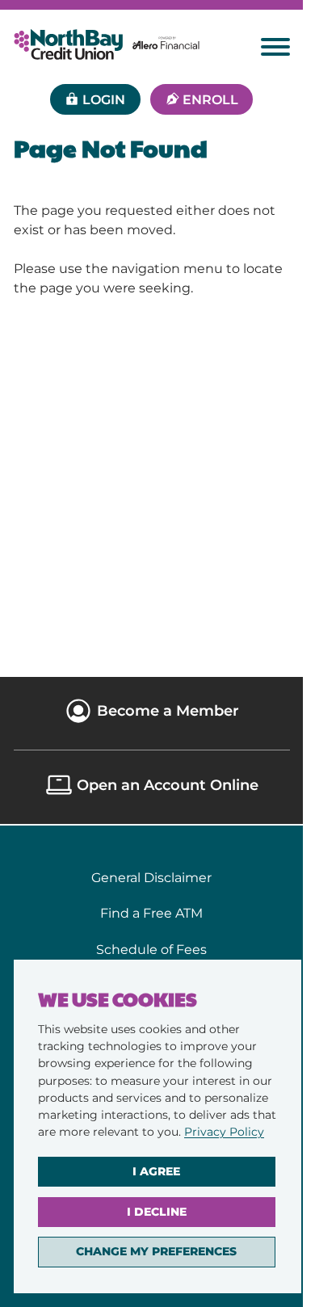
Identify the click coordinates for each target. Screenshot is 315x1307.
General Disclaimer (151, 877)
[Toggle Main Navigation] (275, 47)
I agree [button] (156, 1171)
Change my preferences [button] (156, 1251)
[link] (224, 1131)
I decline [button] (157, 1211)
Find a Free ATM (151, 913)
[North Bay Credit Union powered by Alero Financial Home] (107, 44)
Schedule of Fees (151, 949)
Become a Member (168, 710)
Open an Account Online (167, 784)
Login (103, 99)
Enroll (210, 99)
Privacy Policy (224, 1131)
